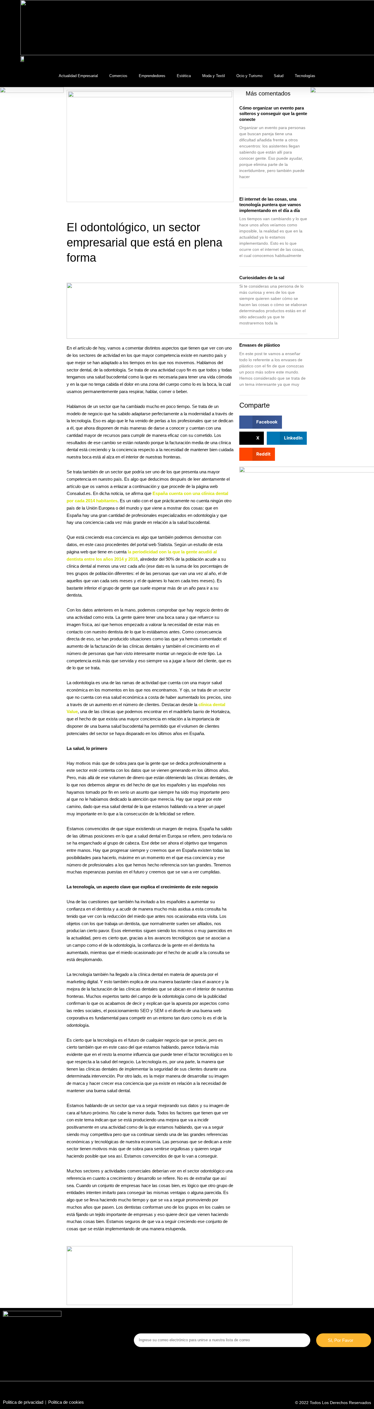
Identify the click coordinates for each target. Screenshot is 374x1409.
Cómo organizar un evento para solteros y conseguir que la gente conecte (273, 113)
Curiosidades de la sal (261, 277)
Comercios (118, 76)
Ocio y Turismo (249, 76)
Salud (278, 76)
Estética (184, 76)
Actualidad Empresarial (78, 76)
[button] (349, 60)
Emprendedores (152, 76)
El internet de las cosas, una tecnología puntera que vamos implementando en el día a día (270, 205)
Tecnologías (305, 76)
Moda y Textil (213, 76)
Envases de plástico (259, 345)
